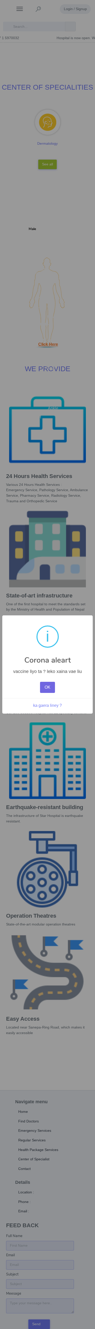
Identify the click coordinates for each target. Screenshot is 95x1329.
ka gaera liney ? (47, 705)
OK (47, 687)
